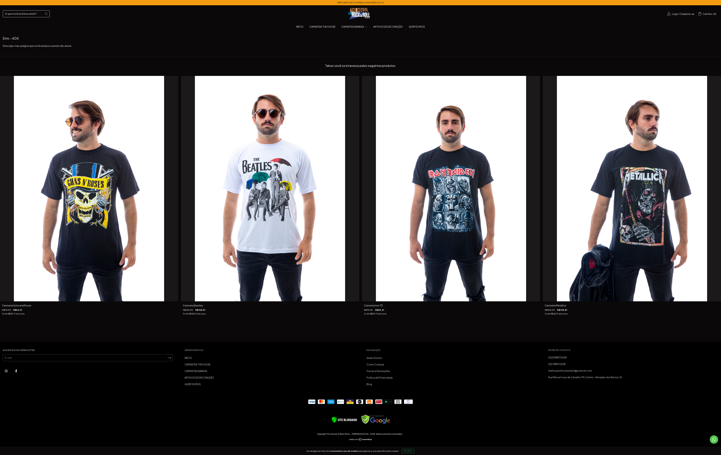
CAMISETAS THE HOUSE (322, 26)
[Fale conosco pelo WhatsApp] (714, 439)
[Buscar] (46, 14)
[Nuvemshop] (360, 439)
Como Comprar (375, 364)
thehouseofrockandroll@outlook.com (570, 370)
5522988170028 (557, 357)
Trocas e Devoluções (378, 371)
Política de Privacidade (380, 377)
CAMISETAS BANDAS (352, 26)
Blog (369, 384)
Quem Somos (374, 358)
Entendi (408, 451)
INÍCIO (299, 26)
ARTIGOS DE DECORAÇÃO (388, 26)
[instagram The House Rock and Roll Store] (6, 371)
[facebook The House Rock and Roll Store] (16, 371)
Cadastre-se (687, 14)
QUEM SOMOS (417, 26)
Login (675, 14)
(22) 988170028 (557, 364)
